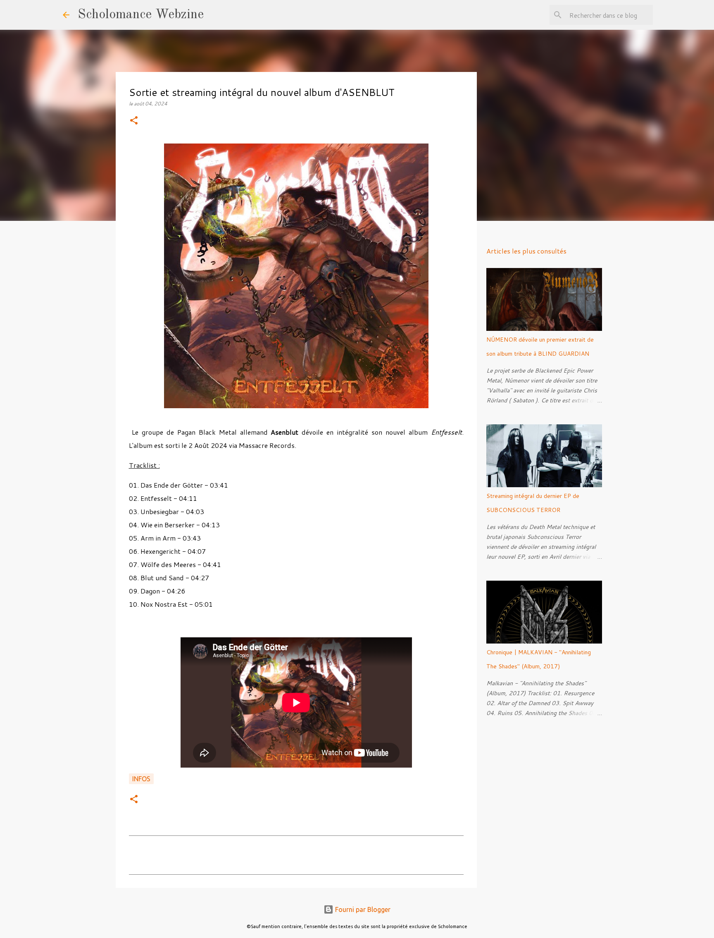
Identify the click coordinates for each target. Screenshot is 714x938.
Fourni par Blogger (361, 909)
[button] (134, 121)
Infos (141, 778)
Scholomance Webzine (141, 15)
